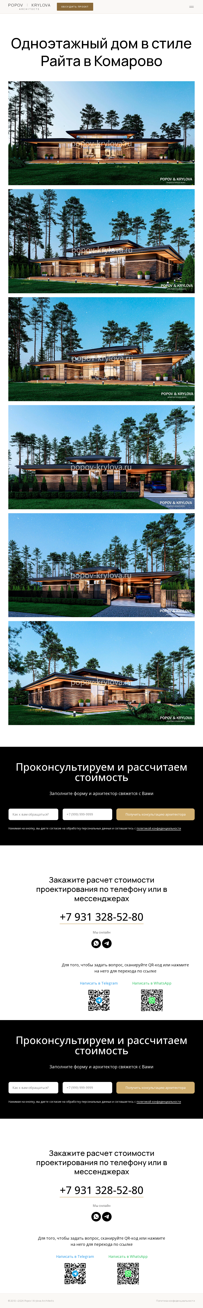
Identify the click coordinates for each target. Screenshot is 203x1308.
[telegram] (107, 943)
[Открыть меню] (191, 6)
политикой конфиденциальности (159, 828)
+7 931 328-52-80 (102, 917)
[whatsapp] (96, 943)
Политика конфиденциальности (175, 1300)
